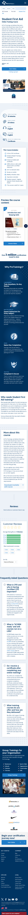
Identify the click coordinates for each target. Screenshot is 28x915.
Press (2, 881)
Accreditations (18, 859)
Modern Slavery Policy (20, 885)
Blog (16, 853)
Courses (3, 853)
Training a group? (13, 72)
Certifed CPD (14, 604)
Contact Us (17, 855)
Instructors (3, 857)
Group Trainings (12, 775)
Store (16, 857)
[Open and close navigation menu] (25, 2)
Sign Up (2, 859)
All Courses (5, 11)
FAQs (13, 8)
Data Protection (18, 879)
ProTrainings (16, 902)
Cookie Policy (18, 883)
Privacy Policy (18, 877)
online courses (11, 650)
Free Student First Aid (6, 887)
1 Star (4, 543)
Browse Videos (13, 243)
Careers (3, 883)
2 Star (4, 541)
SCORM (9, 641)
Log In (2, 861)
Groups (2, 855)
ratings (23, 910)
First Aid (13, 11)
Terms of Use (18, 881)
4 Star (4, 537)
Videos (4, 8)
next (26, 226)
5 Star (4, 535)
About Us (3, 877)
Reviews (8, 8)
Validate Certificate (19, 861)
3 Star (4, 539)
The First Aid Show (5, 885)
